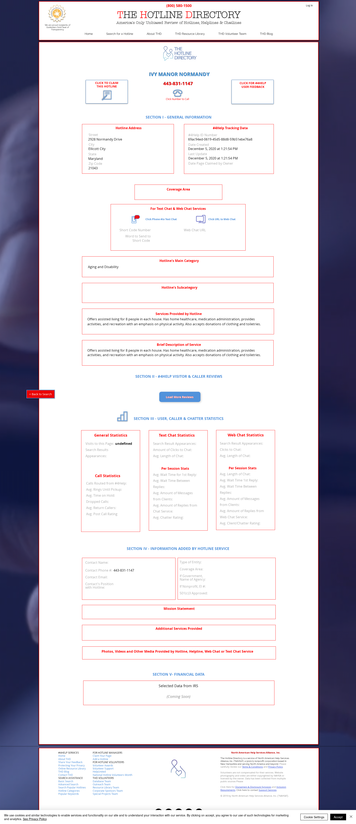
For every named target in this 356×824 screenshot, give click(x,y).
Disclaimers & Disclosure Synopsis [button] (253, 786)
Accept (338, 817)
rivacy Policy (276, 766)
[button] (65, 775)
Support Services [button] (267, 789)
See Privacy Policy (35, 819)
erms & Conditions (253, 766)
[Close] (351, 817)
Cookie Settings (314, 817)
